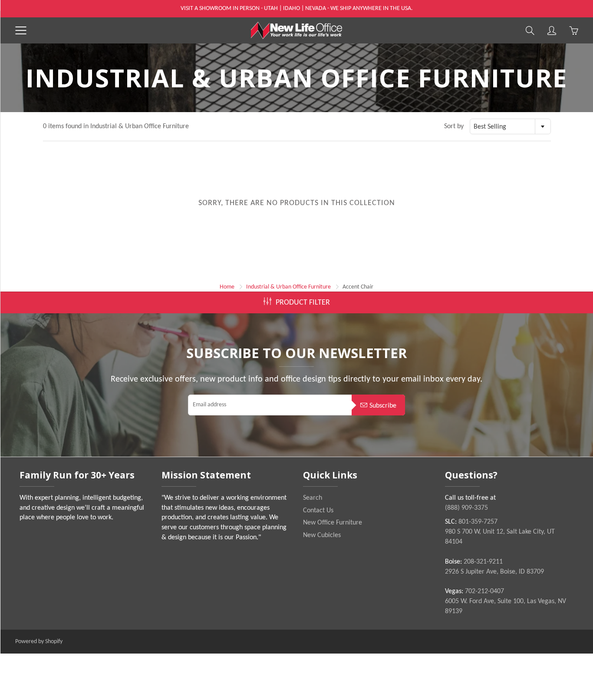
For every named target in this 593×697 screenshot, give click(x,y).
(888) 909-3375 (466, 507)
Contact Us (318, 510)
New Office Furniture (332, 522)
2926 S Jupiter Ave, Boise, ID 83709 (494, 571)
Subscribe (382, 405)
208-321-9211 (483, 561)
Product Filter (303, 303)
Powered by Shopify (39, 641)
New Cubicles (322, 535)
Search (312, 498)
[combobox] (510, 126)
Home (227, 287)
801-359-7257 (477, 521)
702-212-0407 (484, 591)
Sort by (454, 126)
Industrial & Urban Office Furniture (288, 287)
